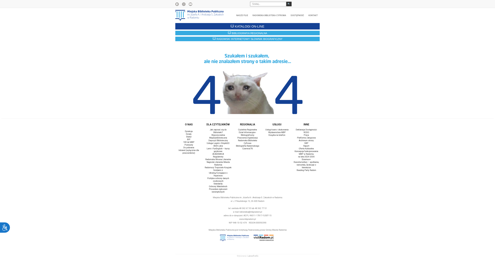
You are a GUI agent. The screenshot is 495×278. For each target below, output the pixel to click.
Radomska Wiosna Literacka (218, 159)
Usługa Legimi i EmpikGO (218, 143)
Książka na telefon (277, 135)
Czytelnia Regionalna (247, 129)
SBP (306, 143)
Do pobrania (188, 147)
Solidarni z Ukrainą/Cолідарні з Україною (218, 173)
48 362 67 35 (245, 208)
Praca (306, 135)
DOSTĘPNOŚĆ (297, 15)
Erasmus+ (306, 159)
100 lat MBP (188, 142)
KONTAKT (313, 15)
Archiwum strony (306, 140)
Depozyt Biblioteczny (218, 140)
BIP (188, 139)
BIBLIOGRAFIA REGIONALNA (249, 33)
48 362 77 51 (261, 208)
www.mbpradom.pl (247, 219)
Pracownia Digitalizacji (247, 138)
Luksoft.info (253, 256)
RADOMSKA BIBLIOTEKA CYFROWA (269, 15)
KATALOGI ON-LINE (249, 26)
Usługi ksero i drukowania (276, 129)
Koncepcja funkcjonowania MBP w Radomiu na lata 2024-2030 (306, 154)
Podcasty (188, 145)
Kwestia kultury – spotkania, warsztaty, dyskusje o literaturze (306, 165)
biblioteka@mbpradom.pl (251, 212)
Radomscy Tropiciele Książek (218, 167)
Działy (189, 134)
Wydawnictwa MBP (277, 132)
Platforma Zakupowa (306, 138)
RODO (306, 132)
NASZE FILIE (242, 15)
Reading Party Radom (306, 170)
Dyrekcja (189, 131)
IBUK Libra (218, 146)
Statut (188, 137)
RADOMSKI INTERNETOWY (249, 39)
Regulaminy (218, 156)
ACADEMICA (218, 154)
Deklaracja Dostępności (306, 129)
